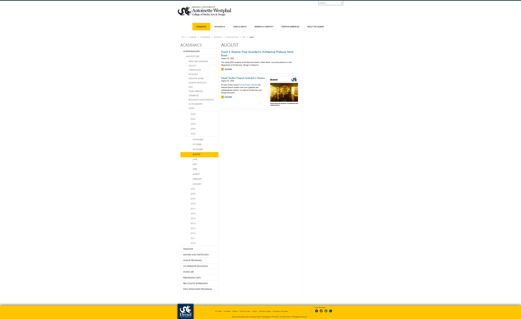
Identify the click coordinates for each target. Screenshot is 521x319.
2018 (193, 203)
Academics (192, 37)
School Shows (244, 85)
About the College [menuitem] (315, 26)
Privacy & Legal (245, 311)
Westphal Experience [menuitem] (290, 26)
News (191, 108)
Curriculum (195, 69)
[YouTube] (330, 312)
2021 (193, 188)
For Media (227, 311)
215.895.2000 (285, 317)
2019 (193, 198)
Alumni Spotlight (198, 82)
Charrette (194, 95)
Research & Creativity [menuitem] (264, 26)
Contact (254, 311)
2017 (193, 208)
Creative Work (196, 78)
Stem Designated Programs (197, 289)
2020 (193, 193)
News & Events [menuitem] (240, 26)
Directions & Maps (265, 311)
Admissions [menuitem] (219, 26)
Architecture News (232, 37)
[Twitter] (322, 312)
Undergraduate (205, 37)
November (198, 139)
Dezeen (254, 85)
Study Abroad (196, 91)
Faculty (192, 65)
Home (183, 37)
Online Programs (192, 260)
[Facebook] (317, 312)
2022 (243, 37)
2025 (193, 119)
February (197, 179)
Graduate (188, 249)
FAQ (190, 87)
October (197, 144)
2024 (193, 123)
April (195, 169)
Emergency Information (280, 311)
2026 (193, 114)
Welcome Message (198, 61)
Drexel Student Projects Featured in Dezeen (243, 77)
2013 (193, 228)
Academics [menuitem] (201, 26)
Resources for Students (201, 99)
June (195, 159)
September (198, 149)
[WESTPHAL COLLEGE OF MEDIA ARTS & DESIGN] (204, 15)
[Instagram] (326, 312)
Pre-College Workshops (195, 283)
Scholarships (195, 104)
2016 (193, 213)
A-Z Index (218, 311)
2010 (193, 243)
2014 (193, 223)
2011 (193, 238)
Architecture (218, 37)
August (196, 154)
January (197, 184)
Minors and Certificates (196, 254)
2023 (193, 128)
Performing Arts (192, 277)
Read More (228, 69)
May (195, 164)
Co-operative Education (195, 266)
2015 (193, 218)
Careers (235, 311)
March (196, 174)
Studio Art (188, 271)
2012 (193, 233)
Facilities (193, 74)
